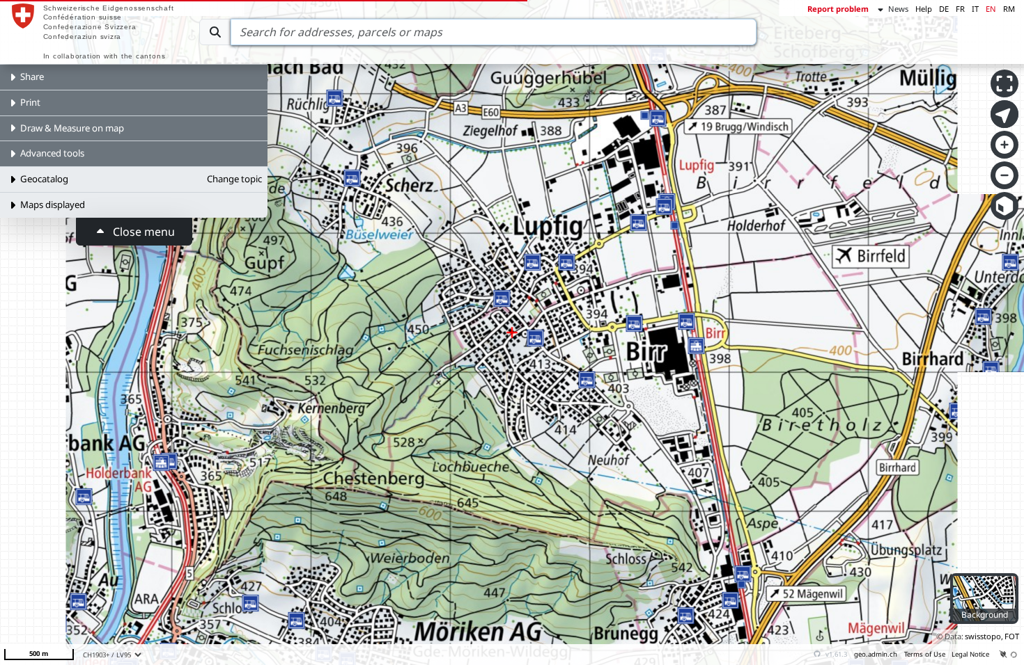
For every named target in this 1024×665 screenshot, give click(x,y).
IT (975, 8)
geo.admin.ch (875, 654)
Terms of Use (924, 654)
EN (991, 8)
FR (960, 8)
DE (944, 8)
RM (1009, 8)
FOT (1011, 636)
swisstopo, (984, 636)
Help (923, 8)
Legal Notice (970, 654)
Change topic (234, 179)
